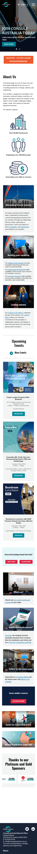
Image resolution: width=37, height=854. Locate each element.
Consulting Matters (23, 677)
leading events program (16, 263)
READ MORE (10, 44)
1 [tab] (17, 50)
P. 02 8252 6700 (9, 839)
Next (33, 26)
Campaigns (13, 227)
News (5, 850)
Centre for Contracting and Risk (19, 642)
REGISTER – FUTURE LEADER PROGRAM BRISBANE (18, 59)
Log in (25, 5)
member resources (14, 276)
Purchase (8, 635)
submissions (25, 227)
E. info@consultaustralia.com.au (15, 841)
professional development (16, 269)
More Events (20, 352)
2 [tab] (20, 50)
